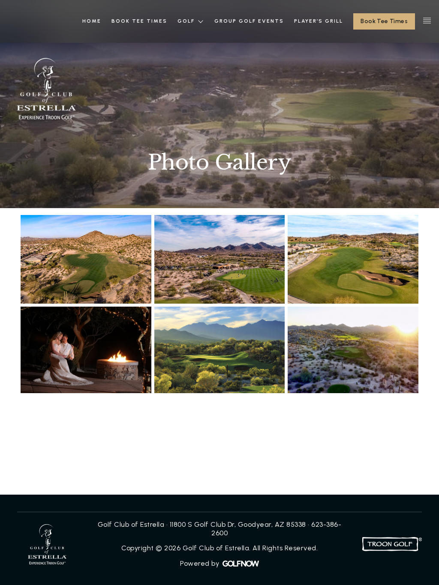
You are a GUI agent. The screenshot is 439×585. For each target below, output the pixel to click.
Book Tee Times (384, 21)
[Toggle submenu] (200, 21)
